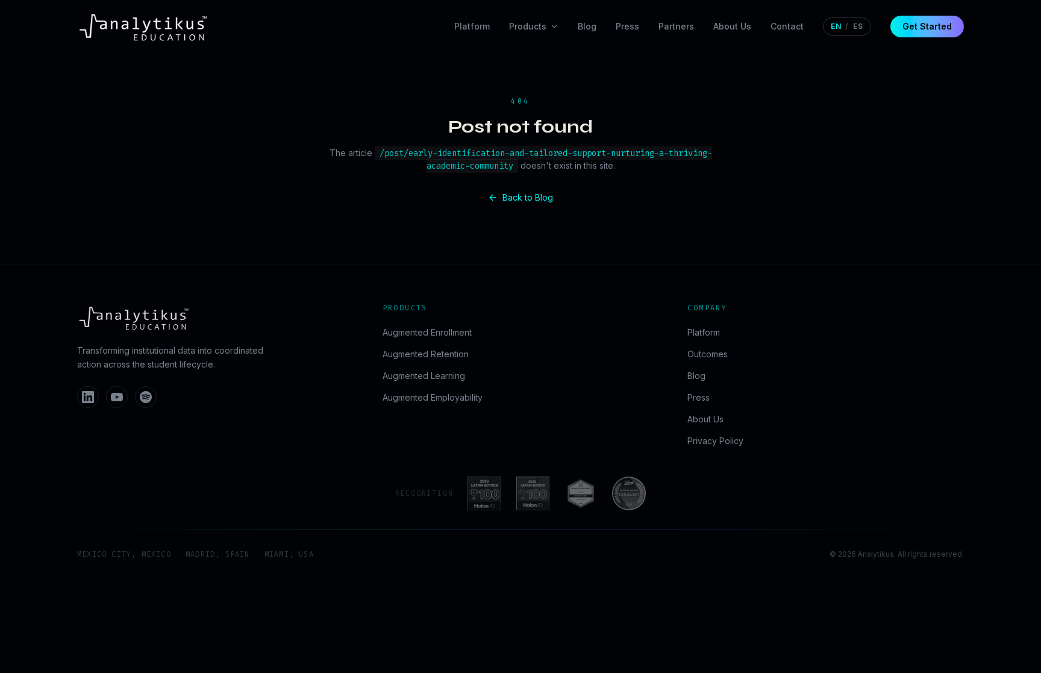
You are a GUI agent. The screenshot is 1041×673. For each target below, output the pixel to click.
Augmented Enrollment (427, 332)
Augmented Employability (433, 397)
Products (527, 26)
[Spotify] (146, 397)
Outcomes (707, 354)
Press (627, 26)
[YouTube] (117, 397)
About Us (732, 26)
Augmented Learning (424, 376)
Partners (676, 26)
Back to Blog (527, 197)
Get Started (927, 26)
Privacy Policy (715, 441)
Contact (787, 26)
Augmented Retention (426, 354)
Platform (472, 26)
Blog (587, 26)
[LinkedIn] (88, 397)
